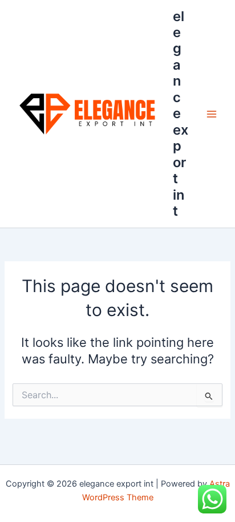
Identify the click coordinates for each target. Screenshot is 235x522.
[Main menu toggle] (212, 114)
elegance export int (180, 113)
